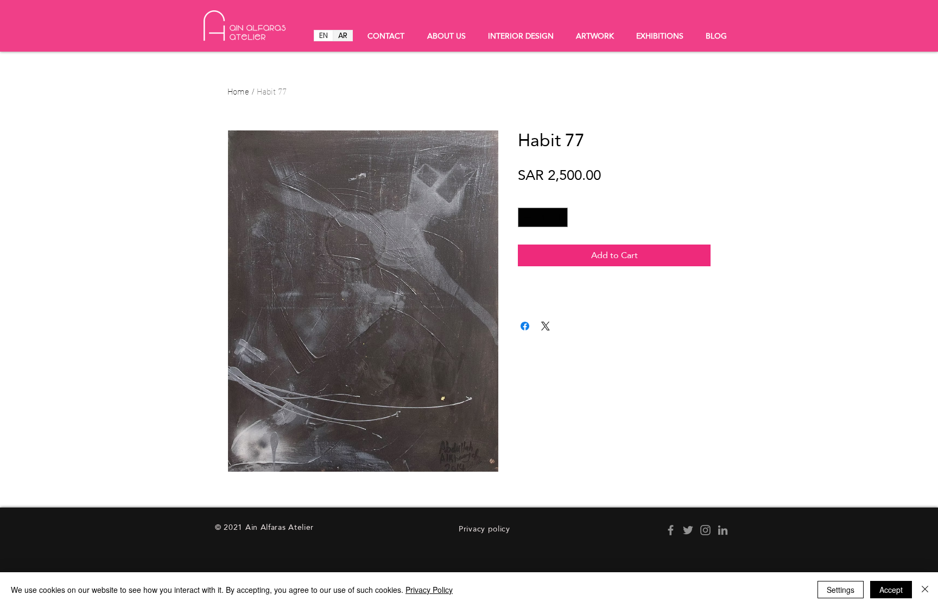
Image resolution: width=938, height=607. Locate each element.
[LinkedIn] (723, 530)
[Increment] (560, 217)
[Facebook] (670, 530)
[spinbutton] (543, 217)
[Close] (924, 589)
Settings (840, 589)
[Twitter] (688, 530)
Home (238, 90)
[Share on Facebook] (524, 326)
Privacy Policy (429, 589)
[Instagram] (705, 530)
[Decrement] (526, 217)
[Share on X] (545, 326)
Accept (891, 589)
